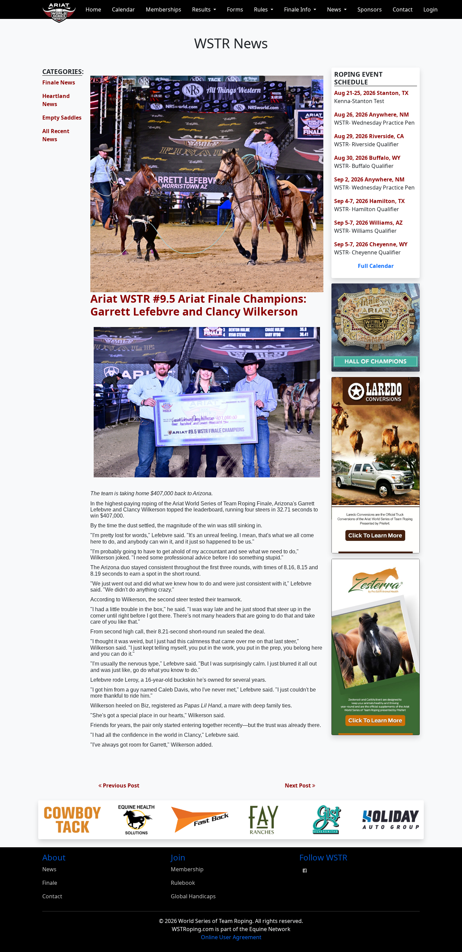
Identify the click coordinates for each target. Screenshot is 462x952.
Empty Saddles (62, 117)
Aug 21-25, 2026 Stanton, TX (371, 93)
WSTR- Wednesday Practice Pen (374, 122)
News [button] (335, 9)
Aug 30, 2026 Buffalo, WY (367, 157)
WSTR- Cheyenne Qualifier (367, 252)
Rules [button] (261, 9)
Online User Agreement (231, 937)
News (49, 869)
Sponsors (369, 9)
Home (93, 9)
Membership (187, 869)
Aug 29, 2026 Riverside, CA (369, 136)
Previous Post (120, 785)
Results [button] (202, 9)
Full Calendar (376, 266)
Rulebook (183, 882)
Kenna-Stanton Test (359, 101)
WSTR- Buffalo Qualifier (364, 166)
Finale (49, 882)
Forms (235, 9)
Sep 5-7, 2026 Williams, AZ (368, 222)
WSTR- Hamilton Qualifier (366, 209)
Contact (403, 9)
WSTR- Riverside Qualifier (366, 144)
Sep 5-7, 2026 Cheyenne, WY (371, 244)
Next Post (298, 785)
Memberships (163, 9)
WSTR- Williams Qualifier (365, 230)
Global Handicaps (193, 896)
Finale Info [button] (298, 9)
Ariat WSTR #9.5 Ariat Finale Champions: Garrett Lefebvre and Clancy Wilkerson (198, 305)
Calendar (123, 9)
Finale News (58, 82)
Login (430, 9)
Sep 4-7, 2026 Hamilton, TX (369, 201)
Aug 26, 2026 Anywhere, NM (371, 114)
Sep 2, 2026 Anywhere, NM (369, 179)
